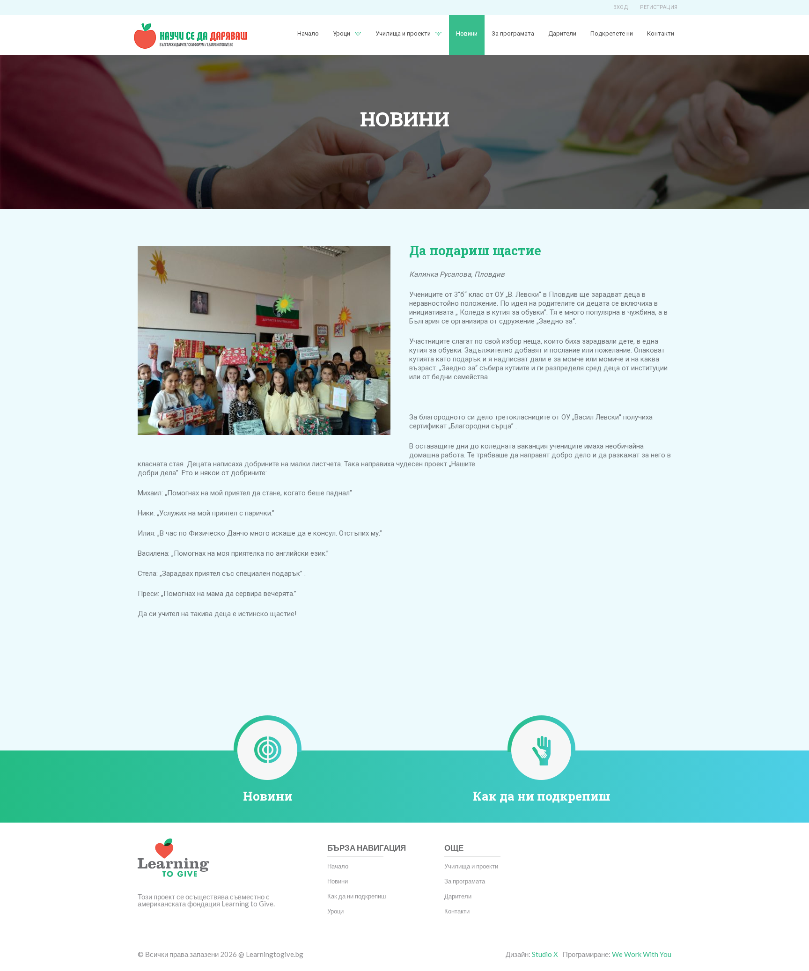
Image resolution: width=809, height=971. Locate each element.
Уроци (335, 911)
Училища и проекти (403, 33)
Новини (467, 33)
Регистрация (658, 7)
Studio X (545, 954)
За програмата (513, 33)
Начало (308, 33)
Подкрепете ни (611, 33)
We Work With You (641, 954)
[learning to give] (173, 864)
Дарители (562, 33)
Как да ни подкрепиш (541, 796)
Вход (620, 7)
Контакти (660, 33)
